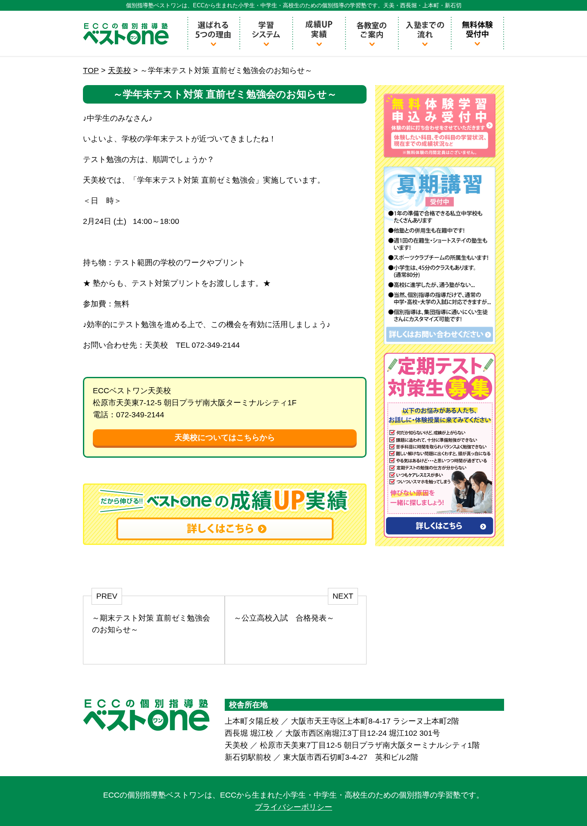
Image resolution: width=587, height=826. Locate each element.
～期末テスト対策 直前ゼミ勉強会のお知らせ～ (151, 624)
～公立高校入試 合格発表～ (284, 618)
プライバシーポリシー (293, 807)
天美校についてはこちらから (224, 437)
